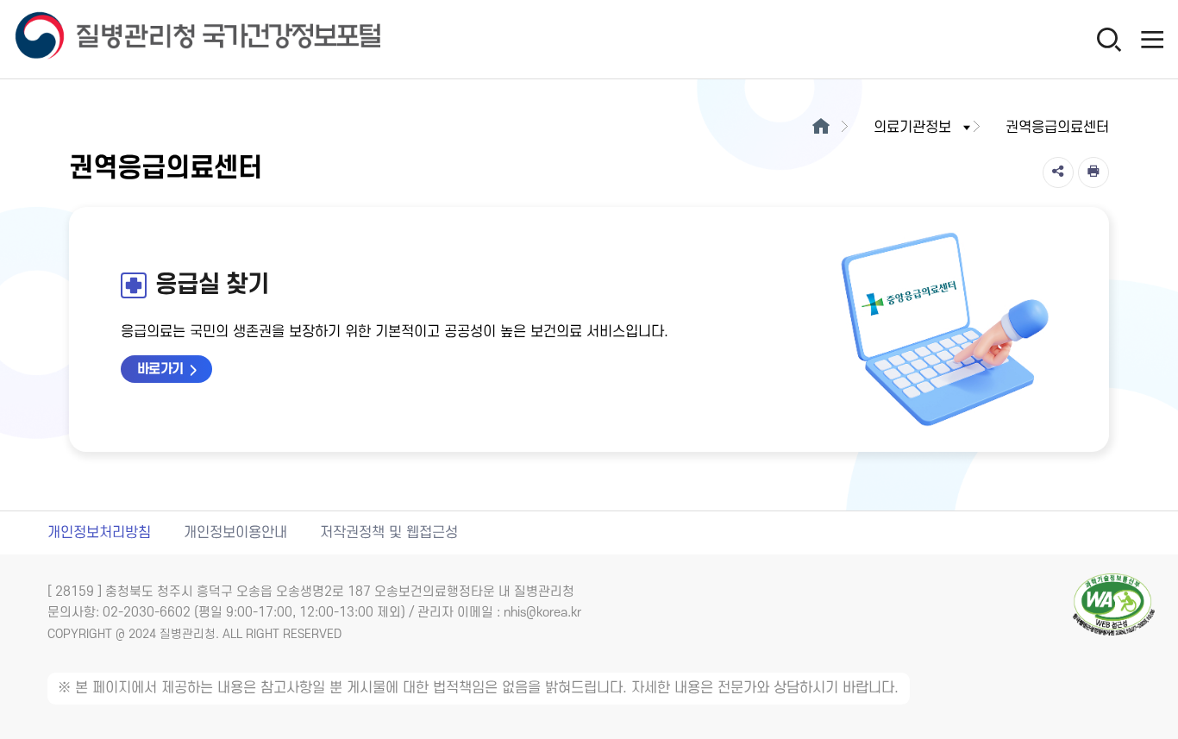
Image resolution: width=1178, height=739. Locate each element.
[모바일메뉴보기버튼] (1152, 38)
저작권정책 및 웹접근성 (389, 533)
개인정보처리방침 (99, 533)
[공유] (1058, 172)
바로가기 (160, 369)
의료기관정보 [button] (912, 127)
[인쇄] (1093, 172)
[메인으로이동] (820, 127)
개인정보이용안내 (235, 533)
